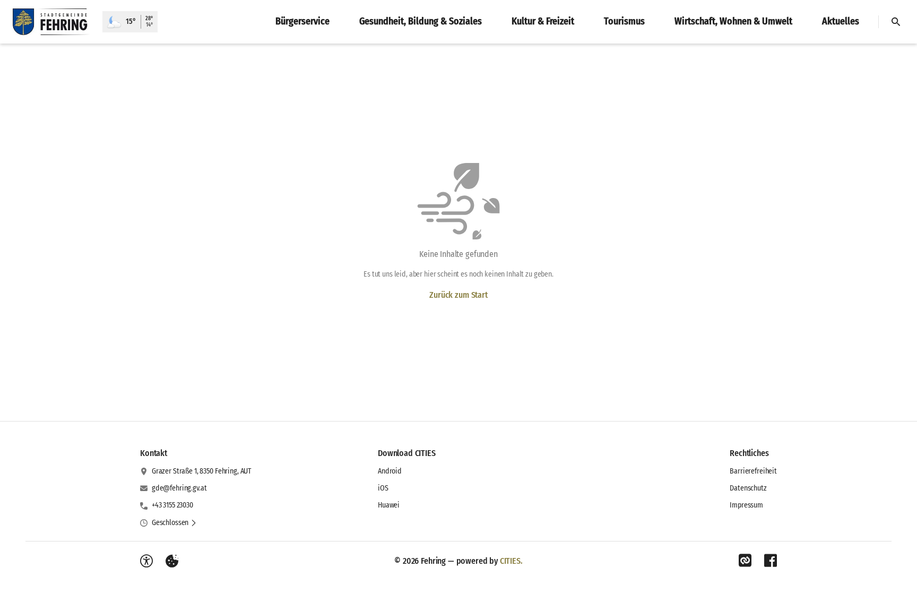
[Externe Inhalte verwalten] (172, 561)
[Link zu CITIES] (745, 560)
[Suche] (895, 21)
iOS (383, 488)
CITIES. (511, 561)
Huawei (389, 505)
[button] (174, 523)
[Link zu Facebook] (770, 560)
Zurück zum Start (458, 295)
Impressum (746, 505)
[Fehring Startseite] (51, 21)
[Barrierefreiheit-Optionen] (146, 561)
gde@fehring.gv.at (179, 488)
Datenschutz (748, 488)
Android (390, 471)
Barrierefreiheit (753, 471)
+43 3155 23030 (172, 505)
